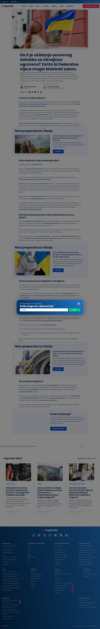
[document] (50, 314)
